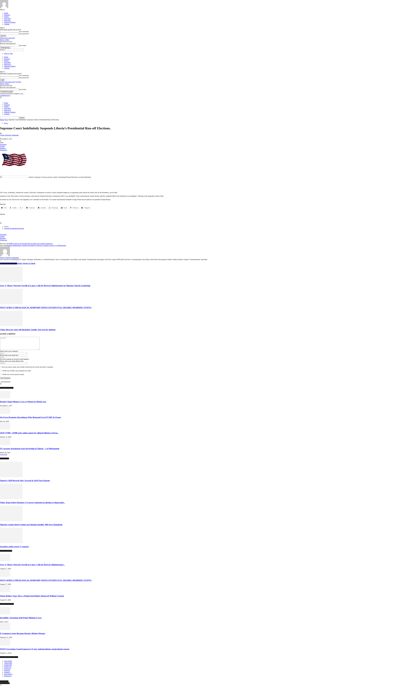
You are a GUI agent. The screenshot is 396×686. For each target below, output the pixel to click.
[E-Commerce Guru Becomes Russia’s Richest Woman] (5, 629)
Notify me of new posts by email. (13, 374)
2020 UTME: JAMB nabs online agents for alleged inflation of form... (29, 433)
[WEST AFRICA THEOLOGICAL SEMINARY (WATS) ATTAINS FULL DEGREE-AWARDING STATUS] (11, 304)
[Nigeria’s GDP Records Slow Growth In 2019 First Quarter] (11, 476)
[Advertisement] (24, 170)
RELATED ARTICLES (8, 263)
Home (6, 13)
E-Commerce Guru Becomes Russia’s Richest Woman (22, 633)
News (6, 120)
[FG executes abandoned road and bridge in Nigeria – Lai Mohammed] (5, 444)
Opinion (6, 24)
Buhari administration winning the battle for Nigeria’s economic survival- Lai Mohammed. (37, 245)
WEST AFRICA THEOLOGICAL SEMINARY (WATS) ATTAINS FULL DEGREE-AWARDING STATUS (45, 307)
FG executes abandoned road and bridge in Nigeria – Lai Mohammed (29, 448)
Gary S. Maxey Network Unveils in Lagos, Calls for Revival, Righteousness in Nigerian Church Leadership (45, 286)
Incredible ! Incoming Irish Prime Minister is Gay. (21, 618)
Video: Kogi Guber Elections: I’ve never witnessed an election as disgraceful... (32, 502)
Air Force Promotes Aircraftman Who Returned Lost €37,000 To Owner (30, 417)
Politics (6, 17)
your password (24, 34)
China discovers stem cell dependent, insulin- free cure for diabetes (28, 330)
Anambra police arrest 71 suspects (14, 546)
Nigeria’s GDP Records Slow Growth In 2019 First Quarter (25, 480)
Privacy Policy (4, 40)
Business (7, 15)
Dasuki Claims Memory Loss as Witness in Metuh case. (23, 402)
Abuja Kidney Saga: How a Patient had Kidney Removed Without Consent (32, 596)
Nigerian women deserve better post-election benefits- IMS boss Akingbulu (31, 525)
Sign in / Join (8, 53)
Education (7, 18)
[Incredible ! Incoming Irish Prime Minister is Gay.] (5, 614)
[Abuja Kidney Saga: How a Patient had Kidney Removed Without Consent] (5, 592)
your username (24, 31)
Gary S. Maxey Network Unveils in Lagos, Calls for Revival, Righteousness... (32, 565)
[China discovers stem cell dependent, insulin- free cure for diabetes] (11, 325)
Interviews (7, 20)
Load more (3, 454)
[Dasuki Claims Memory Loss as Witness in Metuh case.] (5, 398)
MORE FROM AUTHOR (26, 263)
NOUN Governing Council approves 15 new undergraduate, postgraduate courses (34, 649)
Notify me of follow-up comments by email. (16, 371)
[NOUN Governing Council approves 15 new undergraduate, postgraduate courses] (5, 645)
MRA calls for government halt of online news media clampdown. (31, 243)
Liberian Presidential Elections (14, 228)
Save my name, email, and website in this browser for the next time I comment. (27, 367)
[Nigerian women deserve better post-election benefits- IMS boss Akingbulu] (11, 520)
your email (22, 45)
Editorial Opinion (9, 22)
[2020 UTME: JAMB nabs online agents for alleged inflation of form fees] (5, 429)
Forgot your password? (7, 38)
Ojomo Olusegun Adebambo (9, 135)
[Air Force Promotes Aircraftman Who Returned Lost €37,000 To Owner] (5, 413)
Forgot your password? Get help (10, 82)
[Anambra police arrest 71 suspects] (11, 542)
